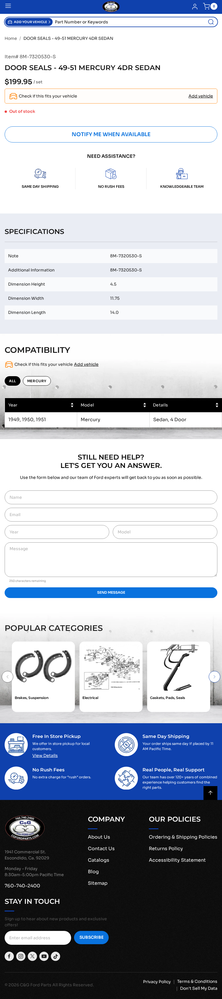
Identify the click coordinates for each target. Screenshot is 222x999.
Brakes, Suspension (32, 698)
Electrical (90, 698)
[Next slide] (214, 677)
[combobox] (135, 21)
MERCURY (37, 381)
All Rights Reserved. (73, 984)
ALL (12, 381)
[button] (29, 22)
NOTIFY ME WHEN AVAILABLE (111, 134)
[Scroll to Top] (210, 793)
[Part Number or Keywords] (211, 21)
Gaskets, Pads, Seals (167, 698)
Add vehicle (200, 96)
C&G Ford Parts (35, 984)
